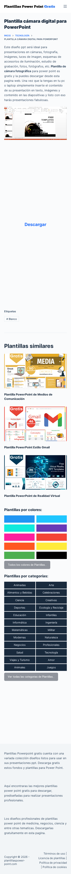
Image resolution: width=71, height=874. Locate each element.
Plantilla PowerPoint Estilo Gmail (27, 447)
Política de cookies (55, 867)
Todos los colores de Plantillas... (27, 564)
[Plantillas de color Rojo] (51, 537)
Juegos (51, 667)
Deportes (19, 607)
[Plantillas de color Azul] (19, 519)
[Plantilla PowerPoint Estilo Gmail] (35, 423)
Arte (51, 585)
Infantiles (51, 615)
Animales (19, 667)
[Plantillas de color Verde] (19, 555)
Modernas (19, 637)
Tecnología (51, 652)
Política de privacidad (53, 862)
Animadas (20, 585)
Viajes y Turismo (20, 659)
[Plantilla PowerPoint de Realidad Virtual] (35, 472)
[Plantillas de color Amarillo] (51, 546)
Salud (19, 652)
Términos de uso (54, 853)
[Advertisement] (35, 178)
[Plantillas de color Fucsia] (19, 537)
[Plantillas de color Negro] (51, 555)
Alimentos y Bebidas (19, 592)
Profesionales (51, 644)
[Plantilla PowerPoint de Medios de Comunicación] (35, 371)
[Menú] (65, 6)
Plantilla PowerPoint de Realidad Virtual (32, 496)
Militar (51, 629)
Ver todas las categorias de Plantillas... (31, 676)
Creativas (51, 600)
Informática (20, 622)
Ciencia (19, 600)
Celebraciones (51, 592)
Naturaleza (51, 637)
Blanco (11, 318)
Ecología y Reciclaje (51, 607)
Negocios (20, 644)
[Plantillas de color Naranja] (19, 546)
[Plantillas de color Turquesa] (19, 528)
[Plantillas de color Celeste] (51, 519)
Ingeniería (51, 622)
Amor (51, 659)
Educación (19, 615)
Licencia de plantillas (51, 858)
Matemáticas (20, 629)
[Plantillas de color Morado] (51, 528)
